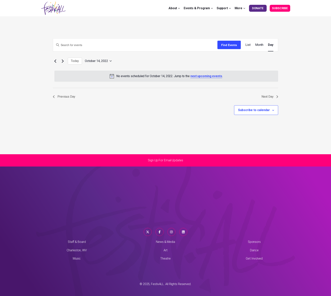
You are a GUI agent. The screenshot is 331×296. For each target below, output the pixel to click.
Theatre (165, 258)
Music (77, 258)
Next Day (267, 96)
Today (75, 61)
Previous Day (66, 96)
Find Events (229, 45)
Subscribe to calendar (254, 110)
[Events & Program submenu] (212, 8)
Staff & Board (77, 242)
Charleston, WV (77, 250)
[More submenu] (244, 8)
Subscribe (280, 8)
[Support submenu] (230, 8)
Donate (258, 8)
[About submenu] (179, 8)
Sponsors (254, 242)
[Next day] (62, 61)
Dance (254, 250)
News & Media (165, 242)
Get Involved (254, 258)
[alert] (166, 76)
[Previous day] (55, 61)
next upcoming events (206, 76)
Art (165, 250)
